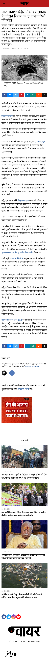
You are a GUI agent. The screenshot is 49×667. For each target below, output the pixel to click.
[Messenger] (10, 95)
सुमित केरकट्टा (40, 142)
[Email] (44, 95)
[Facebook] (4, 95)
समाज (26, 49)
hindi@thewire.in (32, 366)
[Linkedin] (27, 95)
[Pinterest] (21, 95)
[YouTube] (18, 616)
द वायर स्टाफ (6, 49)
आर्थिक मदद (23, 389)
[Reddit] (39, 95)
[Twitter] (16, 95)
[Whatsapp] (33, 95)
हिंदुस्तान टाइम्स (7, 116)
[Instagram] (13, 616)
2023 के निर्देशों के (16, 259)
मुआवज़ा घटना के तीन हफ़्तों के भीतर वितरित (18, 253)
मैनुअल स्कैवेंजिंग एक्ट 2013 (12, 320)
